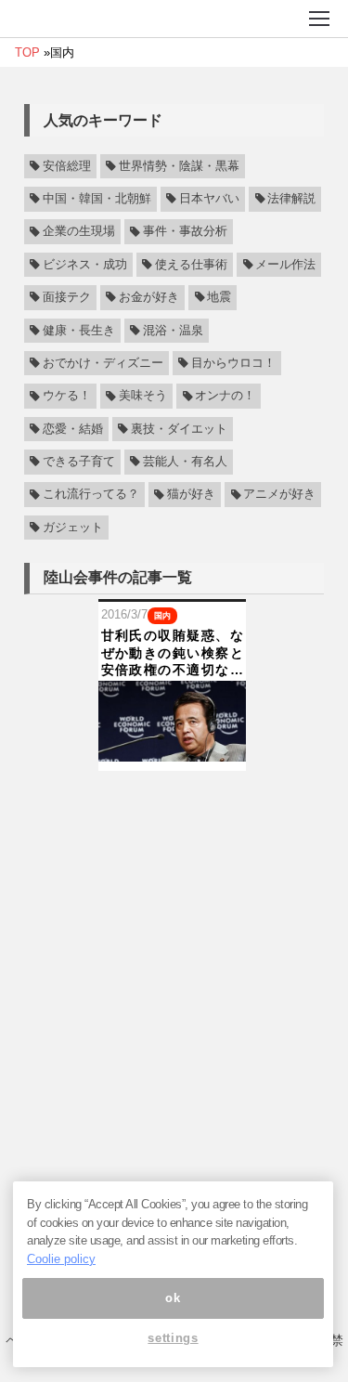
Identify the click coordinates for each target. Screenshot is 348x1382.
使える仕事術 (191, 264)
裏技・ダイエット (179, 429)
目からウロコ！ (233, 363)
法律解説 (291, 198)
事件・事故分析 (185, 232)
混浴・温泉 (173, 330)
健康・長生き (79, 330)
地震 (219, 297)
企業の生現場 (79, 232)
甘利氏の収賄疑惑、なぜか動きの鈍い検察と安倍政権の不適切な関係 (172, 653)
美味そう (143, 396)
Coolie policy (61, 1259)
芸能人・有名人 (185, 461)
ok (172, 1298)
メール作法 (285, 264)
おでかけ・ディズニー (103, 363)
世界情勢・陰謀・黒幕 (179, 166)
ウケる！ (67, 396)
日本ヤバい (209, 198)
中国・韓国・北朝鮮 (97, 198)
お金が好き (149, 297)
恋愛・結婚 (73, 429)
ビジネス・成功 (85, 264)
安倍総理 (67, 166)
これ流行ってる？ (91, 495)
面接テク (67, 297)
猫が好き (191, 495)
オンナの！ (225, 396)
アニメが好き (279, 495)
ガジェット (73, 527)
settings (173, 1338)
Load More (174, 800)
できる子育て (79, 461)
